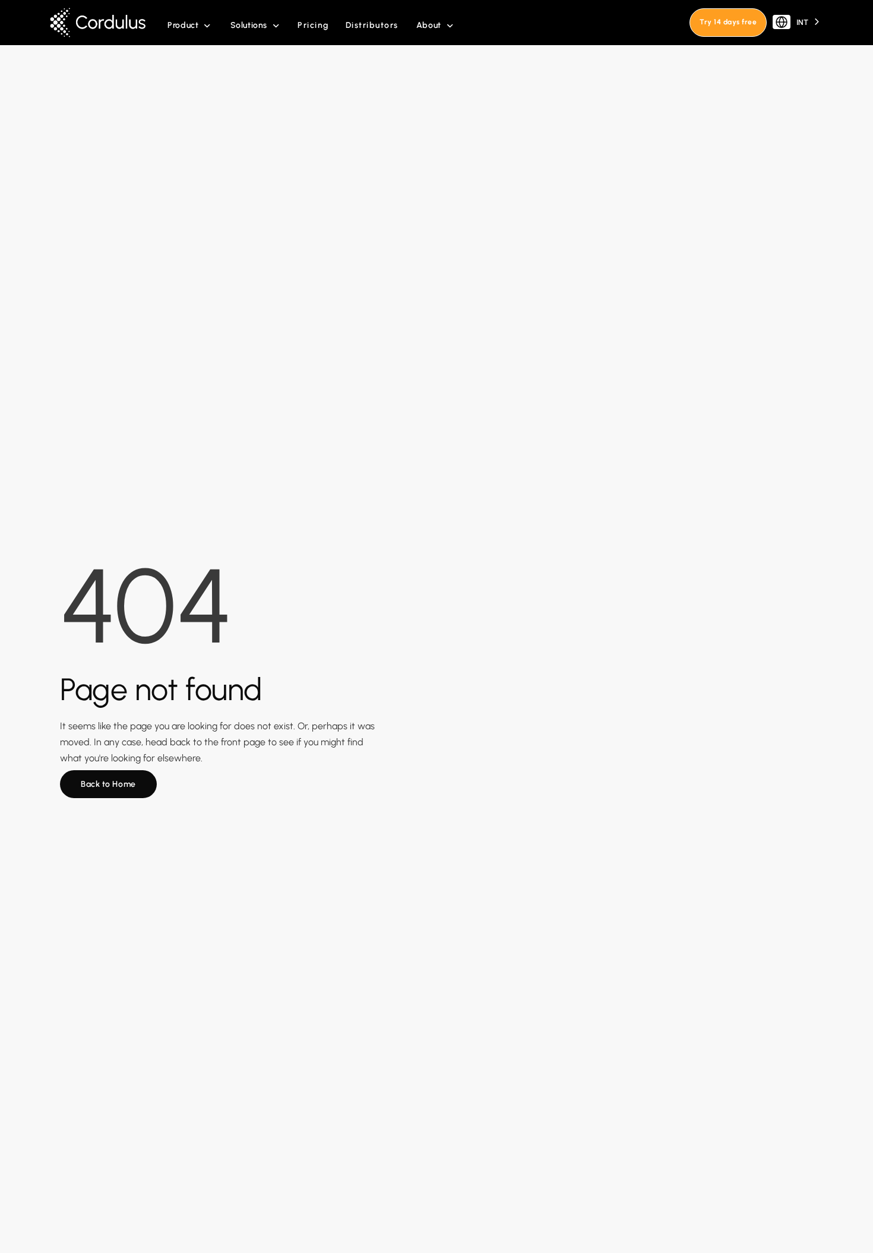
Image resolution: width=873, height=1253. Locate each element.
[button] (189, 25)
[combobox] (797, 22)
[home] (102, 22)
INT (802, 22)
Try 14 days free (728, 22)
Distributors (372, 25)
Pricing (313, 25)
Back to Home (108, 784)
